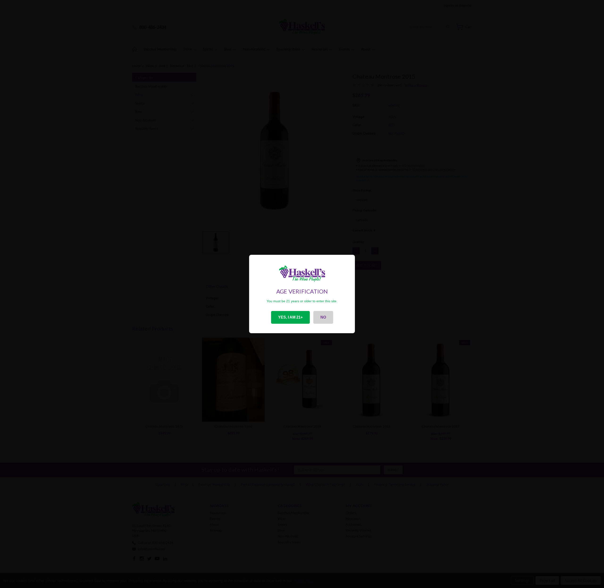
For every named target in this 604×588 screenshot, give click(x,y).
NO (323, 317)
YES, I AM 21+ (290, 317)
